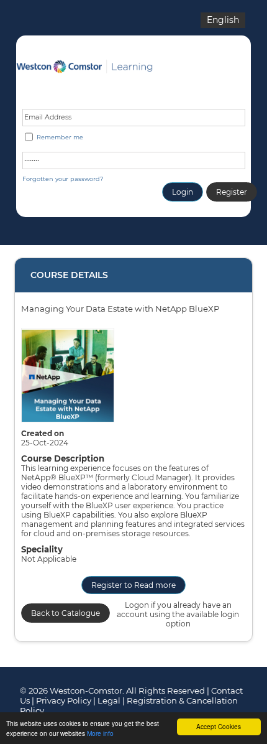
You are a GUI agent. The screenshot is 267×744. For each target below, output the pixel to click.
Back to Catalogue (65, 613)
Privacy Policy (63, 700)
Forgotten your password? (62, 178)
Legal (108, 700)
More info (100, 733)
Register (231, 192)
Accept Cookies (218, 726)
